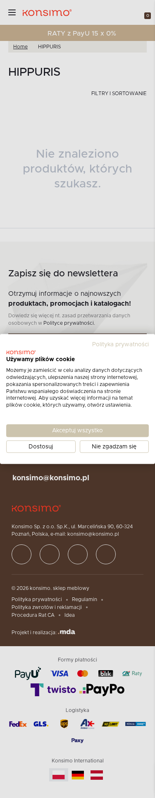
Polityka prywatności (120, 344)
